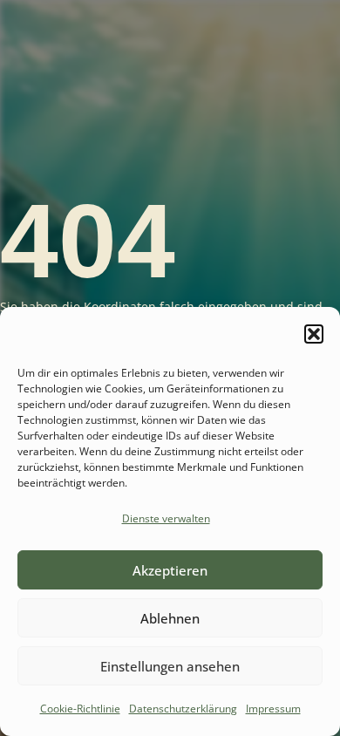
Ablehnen (170, 618)
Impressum (273, 708)
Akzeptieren (170, 570)
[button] (314, 334)
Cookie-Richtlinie (80, 708)
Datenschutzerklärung (183, 708)
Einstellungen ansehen (170, 666)
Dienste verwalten (166, 518)
